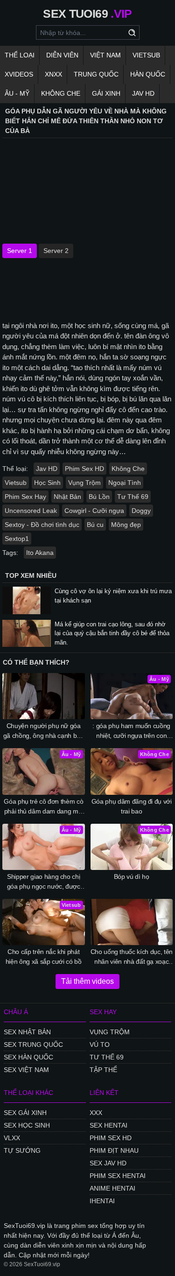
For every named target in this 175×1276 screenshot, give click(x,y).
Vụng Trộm (84, 482)
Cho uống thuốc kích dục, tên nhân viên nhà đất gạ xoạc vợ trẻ (132, 957)
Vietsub (146, 55)
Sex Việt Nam (26, 1069)
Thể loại (20, 55)
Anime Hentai (112, 1188)
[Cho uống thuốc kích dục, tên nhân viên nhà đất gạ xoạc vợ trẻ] (132, 922)
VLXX (12, 1138)
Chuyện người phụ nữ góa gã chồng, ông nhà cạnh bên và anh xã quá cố (43, 731)
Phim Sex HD (84, 468)
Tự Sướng (22, 1150)
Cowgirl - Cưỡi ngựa (94, 510)
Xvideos (19, 74)
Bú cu (95, 524)
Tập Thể (103, 1069)
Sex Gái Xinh (25, 1112)
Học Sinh (47, 482)
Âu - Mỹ (17, 93)
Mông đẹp (126, 524)
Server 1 (19, 250)
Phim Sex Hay (25, 496)
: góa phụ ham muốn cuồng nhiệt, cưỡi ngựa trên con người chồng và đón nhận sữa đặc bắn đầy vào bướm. (131, 731)
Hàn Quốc (147, 74)
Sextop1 (17, 538)
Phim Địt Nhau (114, 1150)
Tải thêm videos (87, 981)
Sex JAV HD (108, 1163)
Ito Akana (40, 552)
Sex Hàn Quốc (28, 1057)
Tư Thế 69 (132, 496)
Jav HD (46, 468)
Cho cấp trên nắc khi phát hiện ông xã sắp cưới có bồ (44, 956)
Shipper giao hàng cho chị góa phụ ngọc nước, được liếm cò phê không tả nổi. (43, 882)
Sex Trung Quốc (33, 1044)
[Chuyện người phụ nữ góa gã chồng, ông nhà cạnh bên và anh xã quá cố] (43, 696)
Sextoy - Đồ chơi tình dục (42, 524)
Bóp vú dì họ (131, 876)
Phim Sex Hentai (118, 1175)
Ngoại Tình (124, 482)
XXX (96, 1112)
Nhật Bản (67, 496)
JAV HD (143, 93)
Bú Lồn (99, 496)
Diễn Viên (62, 55)
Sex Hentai (108, 1125)
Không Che (60, 93)
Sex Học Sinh (27, 1125)
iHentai (102, 1201)
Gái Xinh (106, 93)
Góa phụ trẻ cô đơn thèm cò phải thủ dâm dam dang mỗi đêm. (43, 807)
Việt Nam (105, 55)
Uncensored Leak (31, 510)
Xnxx (53, 74)
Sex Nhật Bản (27, 1032)
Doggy (141, 510)
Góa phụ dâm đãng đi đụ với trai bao (131, 806)
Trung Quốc (96, 74)
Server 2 (56, 250)
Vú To (100, 1044)
